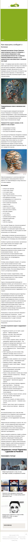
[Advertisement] (14, 23)
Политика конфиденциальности (9, 536)
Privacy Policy (23, 538)
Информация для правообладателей (10, 538)
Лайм (10, 535)
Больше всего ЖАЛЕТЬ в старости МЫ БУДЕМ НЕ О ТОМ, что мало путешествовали (13, 516)
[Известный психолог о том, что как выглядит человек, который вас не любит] (14, 464)
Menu (3, 39)
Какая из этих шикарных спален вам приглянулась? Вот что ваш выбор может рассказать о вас (13, 495)
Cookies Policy (14, 540)
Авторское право (21, 536)
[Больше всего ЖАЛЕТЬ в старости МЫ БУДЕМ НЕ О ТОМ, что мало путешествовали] (14, 507)
